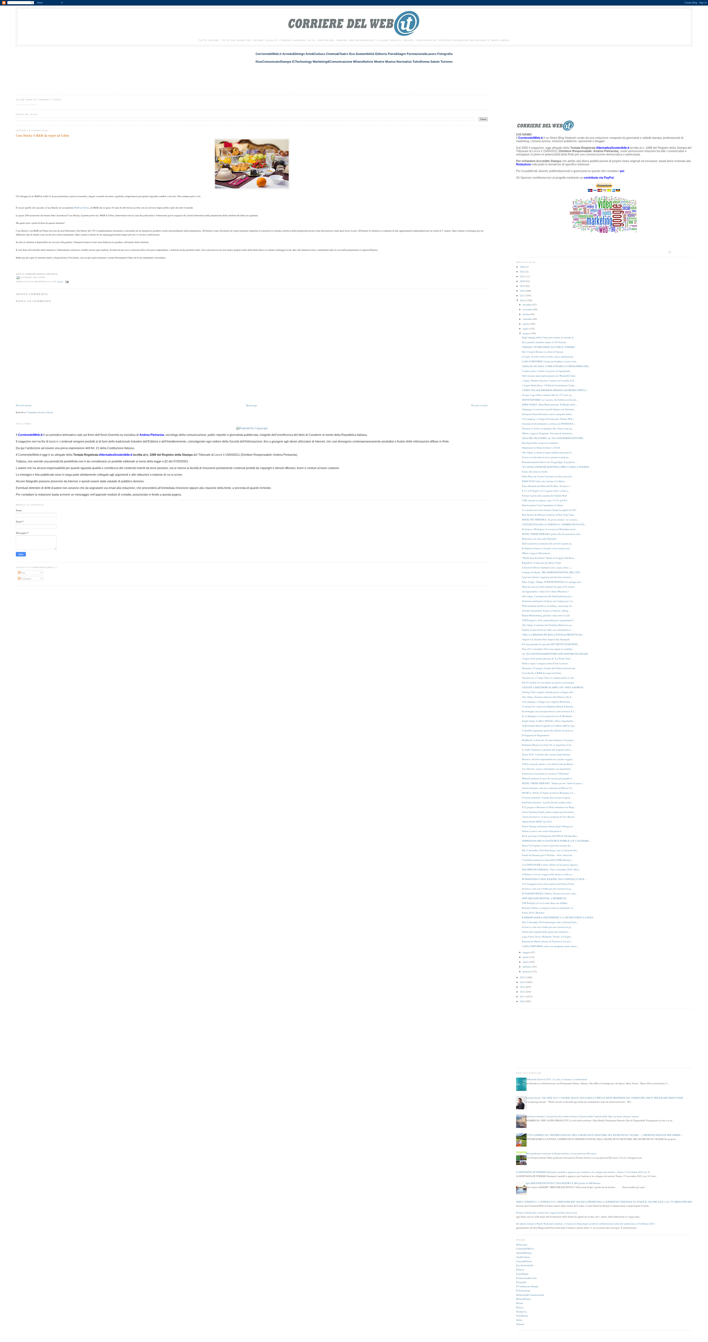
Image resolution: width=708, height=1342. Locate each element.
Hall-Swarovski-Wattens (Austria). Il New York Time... (548, 514)
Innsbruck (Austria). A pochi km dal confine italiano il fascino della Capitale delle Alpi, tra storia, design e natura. (582, 1116)
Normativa (521, 1311)
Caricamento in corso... (27, 104)
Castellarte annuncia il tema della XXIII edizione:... (547, 860)
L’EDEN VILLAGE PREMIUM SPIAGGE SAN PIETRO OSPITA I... (555, 390)
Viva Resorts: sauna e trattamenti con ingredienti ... (547, 768)
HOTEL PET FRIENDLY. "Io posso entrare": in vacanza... (550, 519)
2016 (523, 300)
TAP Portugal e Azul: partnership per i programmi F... (548, 620)
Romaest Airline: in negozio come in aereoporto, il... (548, 907)
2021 (523, 276)
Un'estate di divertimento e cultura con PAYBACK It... (548, 423)
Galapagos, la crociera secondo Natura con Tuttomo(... (549, 409)
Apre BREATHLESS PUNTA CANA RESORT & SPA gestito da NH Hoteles (563, 1183)
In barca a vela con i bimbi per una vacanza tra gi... (547, 888)
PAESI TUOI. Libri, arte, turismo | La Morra (543, 481)
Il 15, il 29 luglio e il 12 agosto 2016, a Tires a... (546, 490)
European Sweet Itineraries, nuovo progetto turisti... (547, 414)
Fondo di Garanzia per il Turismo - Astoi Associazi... (548, 855)
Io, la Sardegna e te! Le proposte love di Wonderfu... (547, 716)
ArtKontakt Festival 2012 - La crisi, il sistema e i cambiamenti (556, 1079)
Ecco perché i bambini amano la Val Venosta (544, 342)
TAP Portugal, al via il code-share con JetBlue (545, 903)
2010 (523, 1001)
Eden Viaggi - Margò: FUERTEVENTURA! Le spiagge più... (552, 582)
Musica (519, 1307)
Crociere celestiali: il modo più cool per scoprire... (547, 797)
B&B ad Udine (81, 207)
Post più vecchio (479, 405)
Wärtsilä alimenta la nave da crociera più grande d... (547, 778)
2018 (523, 290)
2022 (523, 271)
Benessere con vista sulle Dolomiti (539, 538)
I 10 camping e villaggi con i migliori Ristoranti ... (547, 701)
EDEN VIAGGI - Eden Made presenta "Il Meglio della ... (549, 404)
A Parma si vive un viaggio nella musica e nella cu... (548, 874)
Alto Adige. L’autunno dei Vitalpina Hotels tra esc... (547, 625)
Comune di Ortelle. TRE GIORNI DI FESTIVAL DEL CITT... (552, 572)
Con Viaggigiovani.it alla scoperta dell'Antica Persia (548, 884)
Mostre (519, 1303)
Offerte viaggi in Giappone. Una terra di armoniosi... (548, 433)
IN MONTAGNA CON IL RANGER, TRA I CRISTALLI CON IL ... (554, 879)
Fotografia (521, 1282)
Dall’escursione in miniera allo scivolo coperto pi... (547, 543)
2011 (523, 996)
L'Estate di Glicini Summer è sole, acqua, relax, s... (547, 567)
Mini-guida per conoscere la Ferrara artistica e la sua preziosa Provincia (561, 1153)
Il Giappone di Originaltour (535, 735)
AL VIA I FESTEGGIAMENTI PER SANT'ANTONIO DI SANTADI (555, 653)
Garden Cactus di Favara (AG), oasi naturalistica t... (547, 629)
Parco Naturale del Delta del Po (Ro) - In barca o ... (547, 486)
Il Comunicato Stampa (527, 1286)
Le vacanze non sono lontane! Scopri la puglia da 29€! (549, 510)
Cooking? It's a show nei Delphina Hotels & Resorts (547, 706)
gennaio (527, 971)
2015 (523, 977)
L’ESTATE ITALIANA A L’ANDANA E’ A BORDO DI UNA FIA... (554, 524)
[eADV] (669, 252)
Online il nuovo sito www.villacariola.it (541, 831)
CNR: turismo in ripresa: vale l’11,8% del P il (544, 500)
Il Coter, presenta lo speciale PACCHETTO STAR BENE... (550, 644)
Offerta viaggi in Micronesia (536, 553)
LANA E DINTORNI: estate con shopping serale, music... (550, 946)
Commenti (25, 578)
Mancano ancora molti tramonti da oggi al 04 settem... (549, 586)
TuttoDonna (522, 1315)
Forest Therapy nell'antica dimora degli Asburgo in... (548, 826)
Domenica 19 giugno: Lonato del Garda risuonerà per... (549, 668)
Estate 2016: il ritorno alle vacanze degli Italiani (546, 754)
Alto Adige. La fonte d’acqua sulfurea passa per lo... (547, 452)
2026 (523, 266)
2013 (523, 987)
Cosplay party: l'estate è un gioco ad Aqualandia (546, 371)
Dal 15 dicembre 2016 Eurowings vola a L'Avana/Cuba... (550, 850)
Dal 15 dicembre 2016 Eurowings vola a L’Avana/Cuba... (550, 922)
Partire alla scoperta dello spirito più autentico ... (546, 931)
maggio (527, 952)
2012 (523, 991)
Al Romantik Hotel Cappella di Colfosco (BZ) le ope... (549, 725)
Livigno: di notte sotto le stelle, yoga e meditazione (547, 356)
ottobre (526, 314)
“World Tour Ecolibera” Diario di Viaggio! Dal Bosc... (549, 558)
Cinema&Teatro (524, 1261)
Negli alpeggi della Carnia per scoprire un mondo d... (548, 337)
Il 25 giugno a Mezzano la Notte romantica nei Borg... (549, 807)
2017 (523, 295)
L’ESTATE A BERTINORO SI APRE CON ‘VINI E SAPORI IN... (553, 687)
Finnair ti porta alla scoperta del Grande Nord (544, 495)
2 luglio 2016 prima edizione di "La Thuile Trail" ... (547, 658)
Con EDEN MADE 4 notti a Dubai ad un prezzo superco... (550, 864)
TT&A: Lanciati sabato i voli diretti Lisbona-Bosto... (548, 764)
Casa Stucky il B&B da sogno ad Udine (42, 135)
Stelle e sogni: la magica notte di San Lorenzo (545, 663)
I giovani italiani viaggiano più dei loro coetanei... (547, 577)
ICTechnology (523, 1290)
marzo (526, 961)
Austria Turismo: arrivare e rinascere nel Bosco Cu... (547, 788)
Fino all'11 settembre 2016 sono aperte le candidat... (548, 649)
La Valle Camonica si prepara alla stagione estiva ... (547, 749)
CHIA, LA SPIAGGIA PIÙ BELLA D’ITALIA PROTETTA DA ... (553, 634)
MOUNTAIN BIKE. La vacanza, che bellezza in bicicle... (550, 399)
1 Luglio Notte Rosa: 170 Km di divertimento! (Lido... (549, 385)
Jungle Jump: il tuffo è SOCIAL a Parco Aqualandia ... (548, 721)
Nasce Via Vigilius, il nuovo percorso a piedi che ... (547, 845)
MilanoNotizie (523, 1299)
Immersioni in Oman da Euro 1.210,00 (541, 447)
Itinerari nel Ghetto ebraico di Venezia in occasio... (547, 941)
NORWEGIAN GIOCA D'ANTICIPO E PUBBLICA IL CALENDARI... (556, 840)
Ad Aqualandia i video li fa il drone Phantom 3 (545, 591)
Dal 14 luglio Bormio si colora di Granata (542, 351)
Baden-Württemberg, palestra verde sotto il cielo (546, 615)
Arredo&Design (524, 1252)
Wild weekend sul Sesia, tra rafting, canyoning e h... (547, 605)
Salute (519, 1320)
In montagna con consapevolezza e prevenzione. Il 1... (549, 711)
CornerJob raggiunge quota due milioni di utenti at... (548, 730)
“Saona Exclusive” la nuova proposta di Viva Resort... (549, 816)
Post (22, 572)
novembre (528, 309)
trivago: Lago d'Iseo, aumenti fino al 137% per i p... (547, 395)
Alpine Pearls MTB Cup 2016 (537, 821)
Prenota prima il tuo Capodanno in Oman (542, 505)
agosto (526, 323)
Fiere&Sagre (522, 1273)
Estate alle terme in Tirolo (535, 471)
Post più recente (24, 405)
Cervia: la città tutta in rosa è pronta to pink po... (546, 457)
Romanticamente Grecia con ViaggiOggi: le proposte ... (549, 462)
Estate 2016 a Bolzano (533, 912)
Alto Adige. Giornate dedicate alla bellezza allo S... (547, 697)
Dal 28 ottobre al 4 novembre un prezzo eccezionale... (548, 682)
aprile (526, 957)
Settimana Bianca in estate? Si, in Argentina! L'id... (547, 744)
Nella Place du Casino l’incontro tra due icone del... (547, 476)
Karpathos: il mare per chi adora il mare (541, 562)
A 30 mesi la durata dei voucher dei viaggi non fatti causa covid (545, 1212)
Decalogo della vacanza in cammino (540, 443)
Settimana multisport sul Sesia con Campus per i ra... (548, 601)
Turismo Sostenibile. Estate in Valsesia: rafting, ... (546, 610)
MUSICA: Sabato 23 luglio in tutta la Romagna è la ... (549, 792)
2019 (523, 286)
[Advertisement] (83, 68)
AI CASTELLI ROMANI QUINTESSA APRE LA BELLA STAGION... (556, 466)
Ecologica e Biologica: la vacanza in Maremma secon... (549, 529)
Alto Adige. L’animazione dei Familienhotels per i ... (548, 596)
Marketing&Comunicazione (530, 1294)
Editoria (520, 1269)
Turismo (520, 1324)
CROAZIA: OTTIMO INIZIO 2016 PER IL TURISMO (548, 347)
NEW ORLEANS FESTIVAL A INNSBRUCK (544, 898)
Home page (251, 405)
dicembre (527, 304)
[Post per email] (66, 282)
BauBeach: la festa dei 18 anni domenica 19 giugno (548, 740)
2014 (523, 982)
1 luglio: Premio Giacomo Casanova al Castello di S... (548, 380)
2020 (523, 281)
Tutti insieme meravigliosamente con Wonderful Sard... (549, 375)
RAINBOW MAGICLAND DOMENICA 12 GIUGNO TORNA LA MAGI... (558, 917)
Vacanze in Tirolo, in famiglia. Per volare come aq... (547, 428)
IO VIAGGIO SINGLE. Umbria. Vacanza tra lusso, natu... (549, 893)
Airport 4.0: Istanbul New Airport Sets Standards (546, 639)
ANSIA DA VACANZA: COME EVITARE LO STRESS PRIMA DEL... (556, 366)
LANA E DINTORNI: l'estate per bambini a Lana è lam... (550, 361)
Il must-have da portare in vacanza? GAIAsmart (545, 773)
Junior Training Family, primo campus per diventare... (548, 812)
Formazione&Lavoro (526, 1278)
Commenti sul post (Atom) (40, 412)
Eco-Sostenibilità (524, 1265)
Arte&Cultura (523, 1257)
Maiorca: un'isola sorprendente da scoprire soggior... (548, 759)
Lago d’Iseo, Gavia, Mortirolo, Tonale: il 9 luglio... (547, 936)
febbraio (527, 966)
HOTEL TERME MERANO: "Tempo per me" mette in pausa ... (553, 783)
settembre (528, 319)
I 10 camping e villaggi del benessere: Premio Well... (548, 419)
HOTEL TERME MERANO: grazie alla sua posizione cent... (552, 534)
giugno (526, 333)
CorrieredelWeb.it (525, 1248)
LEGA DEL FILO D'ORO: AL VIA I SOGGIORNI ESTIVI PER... (553, 438)
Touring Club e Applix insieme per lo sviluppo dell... (548, 692)
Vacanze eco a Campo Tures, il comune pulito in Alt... (548, 677)
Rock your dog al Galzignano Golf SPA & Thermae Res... (550, 836)
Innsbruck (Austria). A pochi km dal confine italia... (547, 802)
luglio (526, 328)
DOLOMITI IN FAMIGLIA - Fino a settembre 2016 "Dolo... (551, 869)
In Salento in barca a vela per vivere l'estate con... (546, 548)
